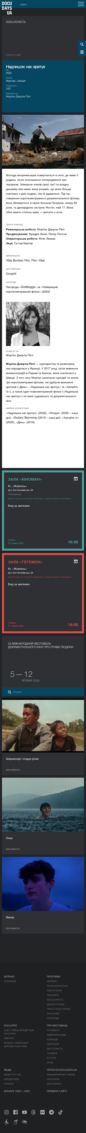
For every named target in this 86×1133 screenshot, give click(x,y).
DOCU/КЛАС (53, 1013)
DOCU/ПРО (53, 995)
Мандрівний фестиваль (61, 1074)
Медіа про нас (12, 1074)
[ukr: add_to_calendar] (75, 478)
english (23, 4)
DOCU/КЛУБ (53, 1079)
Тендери (52, 1053)
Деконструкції (55, 1004)
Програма (53, 976)
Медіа (7, 1069)
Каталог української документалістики (16, 1044)
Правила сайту (57, 1091)
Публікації (10, 981)
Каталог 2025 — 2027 (17, 1091)
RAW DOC (9, 1038)
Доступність (55, 1048)
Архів (50, 1062)
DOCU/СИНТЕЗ (55, 999)
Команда (52, 1039)
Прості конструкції (58, 1008)
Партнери (53, 1044)
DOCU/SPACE (54, 1083)
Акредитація (11, 1079)
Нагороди (53, 1018)
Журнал (9, 976)
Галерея (9, 1083)
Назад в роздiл (13, 55)
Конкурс (52, 981)
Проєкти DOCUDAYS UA (62, 1069)
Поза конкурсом (57, 985)
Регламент (53, 1030)
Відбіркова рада (56, 1034)
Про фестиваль (57, 1025)
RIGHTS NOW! (54, 990)
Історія (51, 1057)
